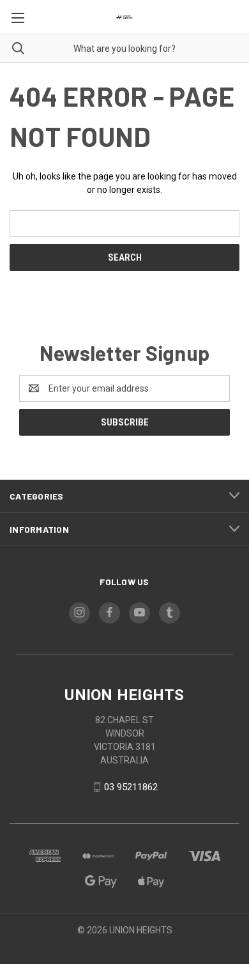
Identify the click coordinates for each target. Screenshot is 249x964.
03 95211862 (131, 787)
